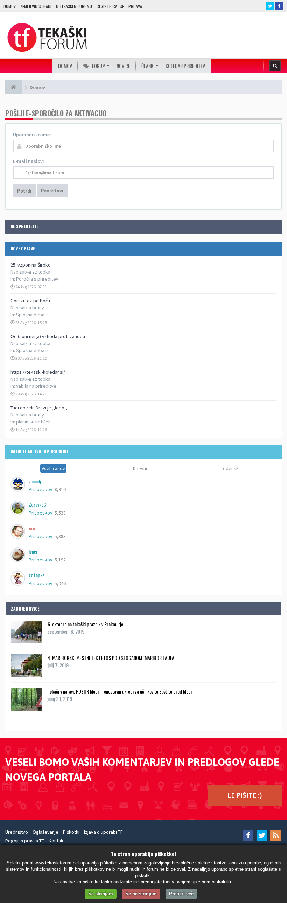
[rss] (275, 835)
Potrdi (24, 190)
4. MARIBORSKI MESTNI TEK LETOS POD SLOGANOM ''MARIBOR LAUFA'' (111, 657)
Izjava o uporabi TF (103, 832)
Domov (10, 6)
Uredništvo (16, 832)
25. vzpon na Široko (30, 265)
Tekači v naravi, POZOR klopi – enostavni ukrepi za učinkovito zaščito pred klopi (120, 691)
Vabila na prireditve (36, 386)
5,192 (60, 560)
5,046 (60, 583)
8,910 (60, 489)
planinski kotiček (33, 422)
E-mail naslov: (28, 161)
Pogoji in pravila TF (24, 840)
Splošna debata (32, 314)
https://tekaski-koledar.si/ (37, 372)
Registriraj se (110, 6)
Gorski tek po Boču (30, 300)
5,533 (60, 513)
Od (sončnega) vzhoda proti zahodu (47, 336)
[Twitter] (262, 835)
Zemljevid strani (35, 6)
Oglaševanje (45, 832)
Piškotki (71, 832)
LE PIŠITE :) (244, 795)
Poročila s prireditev (37, 279)
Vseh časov (53, 468)
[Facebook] (248, 835)
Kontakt (57, 840)
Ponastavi (52, 190)
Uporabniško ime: (32, 134)
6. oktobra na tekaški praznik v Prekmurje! (86, 624)
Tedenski (230, 468)
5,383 (60, 536)
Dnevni (140, 468)
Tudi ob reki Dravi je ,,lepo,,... (40, 408)
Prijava (135, 6)
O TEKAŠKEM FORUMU (74, 6)
